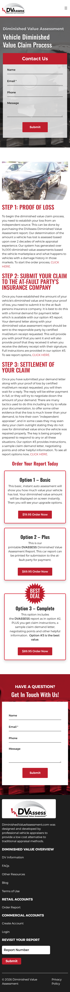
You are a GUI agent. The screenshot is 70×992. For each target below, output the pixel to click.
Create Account (13, 923)
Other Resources (13, 874)
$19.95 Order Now (35, 514)
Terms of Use (11, 891)
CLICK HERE (40, 355)
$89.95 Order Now (35, 651)
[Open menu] (66, 8)
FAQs (5, 866)
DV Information (13, 857)
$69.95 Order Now (35, 571)
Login (6, 932)
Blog (5, 882)
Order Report (11, 907)
